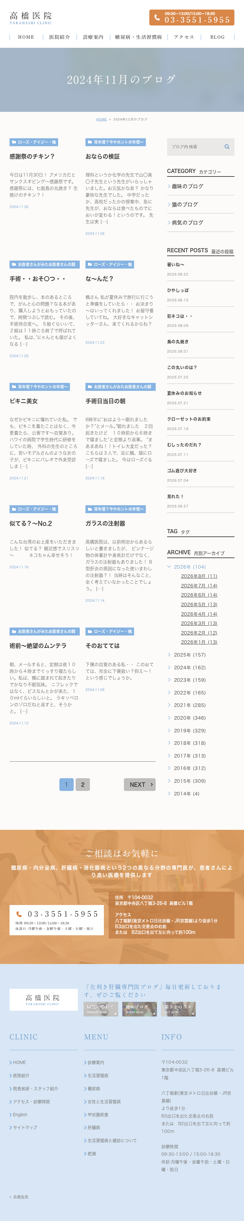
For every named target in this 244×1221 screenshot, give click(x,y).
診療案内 (96, 1062)
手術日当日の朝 (105, 401)
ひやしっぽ (178, 290)
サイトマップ (25, 1127)
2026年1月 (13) (199, 642)
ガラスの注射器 (105, 523)
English (20, 1115)
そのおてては (102, 646)
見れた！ (176, 496)
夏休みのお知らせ (184, 393)
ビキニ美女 (24, 401)
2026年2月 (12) (199, 633)
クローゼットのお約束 (189, 419)
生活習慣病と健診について (112, 1140)
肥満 (92, 1154)
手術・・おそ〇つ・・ (38, 279)
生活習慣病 (98, 1076)
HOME (101, 119)
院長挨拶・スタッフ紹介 (35, 1089)
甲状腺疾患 (98, 1115)
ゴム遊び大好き (182, 471)
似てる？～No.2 (31, 523)
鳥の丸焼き (178, 342)
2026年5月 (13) (199, 604)
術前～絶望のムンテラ (38, 646)
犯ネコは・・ (180, 316)
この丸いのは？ (182, 367)
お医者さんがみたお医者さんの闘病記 (46, 265)
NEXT (137, 784)
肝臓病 (94, 1127)
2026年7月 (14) (199, 586)
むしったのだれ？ (184, 445)
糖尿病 (94, 1089)
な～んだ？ (99, 279)
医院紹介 (21, 1076)
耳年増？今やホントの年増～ (119, 142)
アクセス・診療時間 (31, 1102)
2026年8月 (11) (199, 576)
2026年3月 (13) (199, 623)
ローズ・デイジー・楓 (37, 142)
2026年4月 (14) (199, 614)
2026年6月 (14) (199, 595)
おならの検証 (102, 156)
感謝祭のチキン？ (32, 156)
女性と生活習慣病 (104, 1102)
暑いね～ (176, 264)
